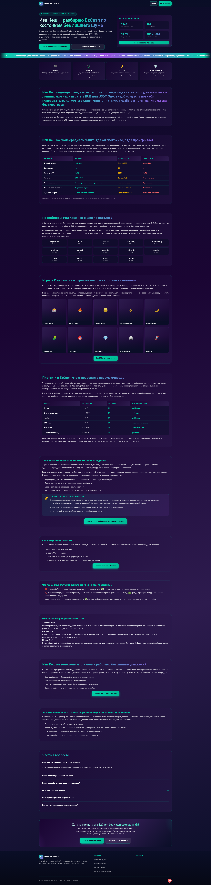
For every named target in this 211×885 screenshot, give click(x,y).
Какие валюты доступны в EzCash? (57, 776)
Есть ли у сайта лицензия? (53, 790)
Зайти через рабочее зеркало (54, 47)
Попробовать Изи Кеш (144, 43)
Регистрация (165, 3)
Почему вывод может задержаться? (58, 798)
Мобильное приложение (102, 871)
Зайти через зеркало (92, 840)
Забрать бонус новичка (118, 840)
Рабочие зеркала (100, 863)
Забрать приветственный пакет (88, 47)
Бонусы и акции (99, 867)
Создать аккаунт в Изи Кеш (105, 566)
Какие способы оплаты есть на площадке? (61, 783)
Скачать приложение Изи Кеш (105, 694)
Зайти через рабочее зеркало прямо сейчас (105, 521)
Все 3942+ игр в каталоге (105, 358)
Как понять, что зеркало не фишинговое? (60, 805)
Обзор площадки (100, 860)
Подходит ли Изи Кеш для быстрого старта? (61, 762)
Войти (153, 3)
